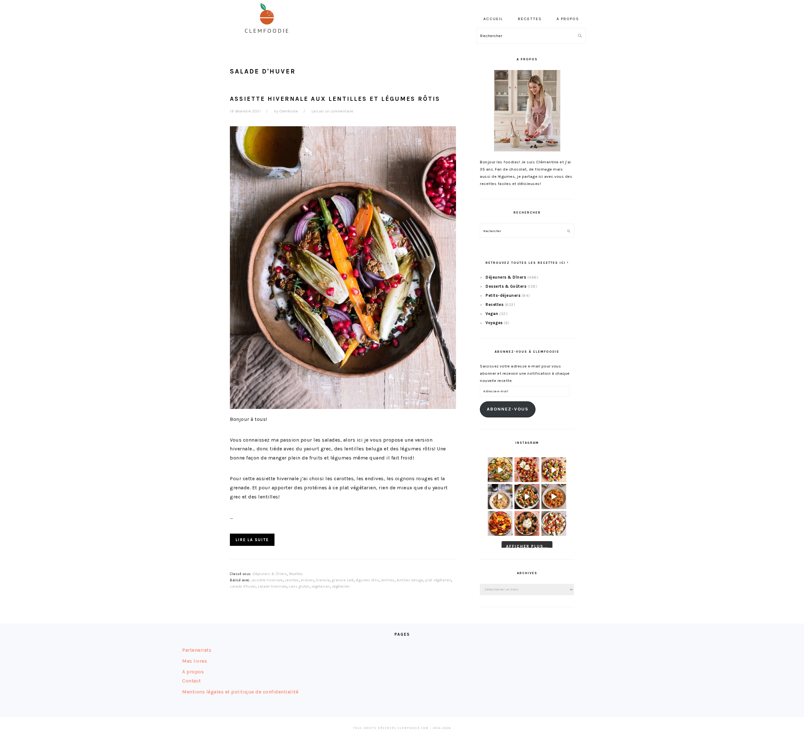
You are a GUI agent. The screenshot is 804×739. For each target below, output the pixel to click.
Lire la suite (252, 539)
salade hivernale (272, 586)
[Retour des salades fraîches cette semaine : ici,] (553, 469)
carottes (292, 580)
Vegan (492, 313)
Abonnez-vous (508, 409)
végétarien (341, 586)
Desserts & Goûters (506, 286)
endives (307, 580)
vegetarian (321, 586)
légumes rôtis (367, 580)
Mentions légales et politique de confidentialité (240, 692)
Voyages (494, 322)
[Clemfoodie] (268, 37)
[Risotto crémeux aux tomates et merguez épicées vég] (553, 496)
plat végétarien (438, 580)
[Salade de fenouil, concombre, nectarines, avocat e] (500, 469)
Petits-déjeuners (503, 295)
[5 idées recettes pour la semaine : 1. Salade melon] (526, 469)
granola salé (343, 580)
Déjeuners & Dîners (270, 574)
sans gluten (299, 586)
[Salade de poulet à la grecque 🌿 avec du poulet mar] (526, 496)
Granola (323, 580)
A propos (193, 672)
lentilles (388, 580)
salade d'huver (243, 586)
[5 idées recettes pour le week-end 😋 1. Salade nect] (500, 523)
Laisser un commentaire (332, 111)
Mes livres (194, 661)
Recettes (296, 574)
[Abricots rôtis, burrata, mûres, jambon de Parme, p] (526, 523)
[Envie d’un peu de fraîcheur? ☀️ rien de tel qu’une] (553, 523)
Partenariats (196, 650)
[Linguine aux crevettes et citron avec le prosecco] (500, 496)
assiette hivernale (267, 580)
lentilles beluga (410, 580)
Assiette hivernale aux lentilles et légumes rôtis (335, 98)
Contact (191, 681)
